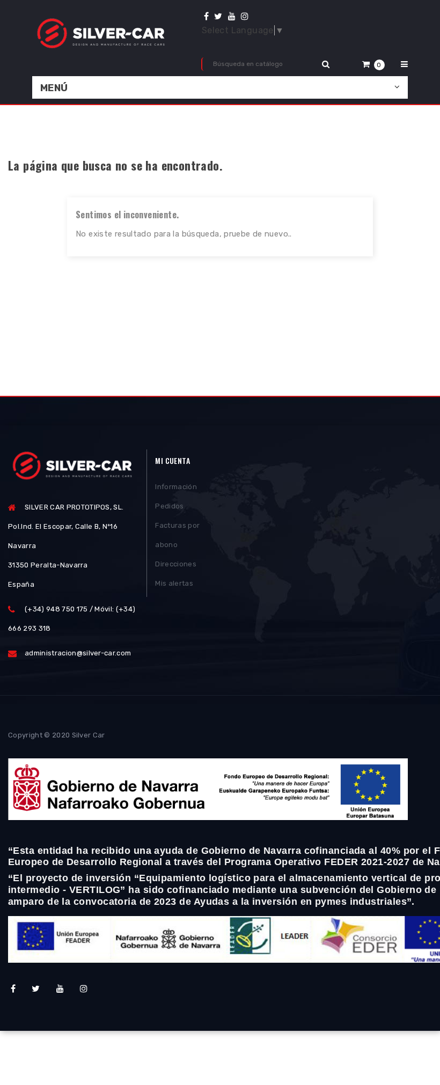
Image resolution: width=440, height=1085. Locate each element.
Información (176, 487)
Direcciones (175, 564)
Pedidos (169, 506)
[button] (373, 64)
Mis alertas (174, 583)
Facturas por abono (177, 535)
